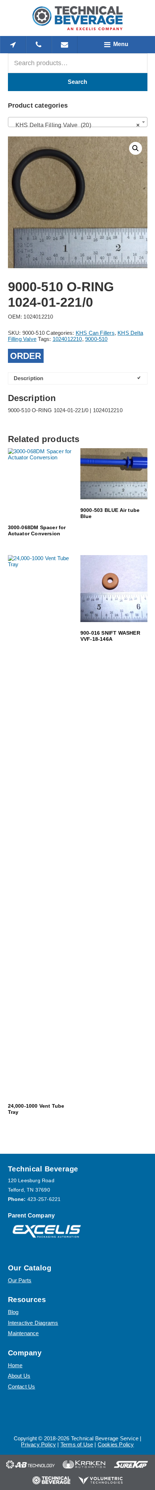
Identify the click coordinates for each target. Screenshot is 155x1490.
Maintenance (23, 1333)
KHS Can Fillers (95, 333)
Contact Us (21, 1386)
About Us (19, 1376)
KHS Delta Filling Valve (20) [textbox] (75, 125)
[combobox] (77, 122)
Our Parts (20, 1280)
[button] (135, 148)
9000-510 (96, 339)
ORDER (25, 356)
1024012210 (67, 339)
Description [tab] (29, 378)
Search (77, 82)
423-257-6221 (44, 1199)
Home (15, 1365)
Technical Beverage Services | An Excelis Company (77, 18)
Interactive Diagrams (33, 1323)
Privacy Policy (38, 1444)
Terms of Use (77, 1444)
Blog (13, 1312)
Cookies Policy (116, 1444)
